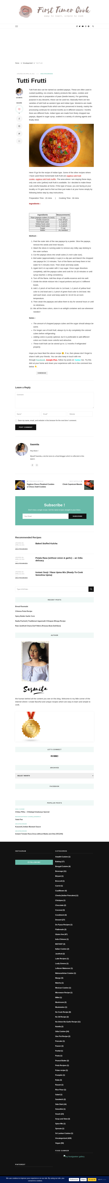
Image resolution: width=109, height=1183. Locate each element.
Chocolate (59, 905)
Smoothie (59, 1109)
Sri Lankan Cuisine (63, 1133)
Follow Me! (35, 862)
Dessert (58, 920)
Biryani (58, 876)
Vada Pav (19, 819)
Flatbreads (59, 929)
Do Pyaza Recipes (62, 925)
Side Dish (59, 1104)
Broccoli (58, 881)
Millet (57, 997)
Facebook (40, 360)
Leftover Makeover (62, 968)
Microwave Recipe (62, 992)
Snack (57, 1114)
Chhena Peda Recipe (23, 611)
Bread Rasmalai (21, 606)
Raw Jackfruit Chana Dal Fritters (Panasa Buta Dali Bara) (38, 626)
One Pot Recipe (61, 1036)
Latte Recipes (60, 959)
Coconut (58, 910)
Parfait (57, 1051)
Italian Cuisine (61, 949)
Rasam (58, 1085)
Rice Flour (59, 1090)
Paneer (58, 1046)
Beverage (59, 871)
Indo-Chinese (60, 939)
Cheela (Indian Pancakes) (65, 895)
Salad (57, 1094)
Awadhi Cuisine (61, 857)
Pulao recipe (60, 1070)
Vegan (57, 1143)
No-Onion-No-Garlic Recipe (66, 1022)
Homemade (42, 373)
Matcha (58, 983)
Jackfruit (58, 954)
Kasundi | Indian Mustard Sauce (28, 827)
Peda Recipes (60, 1065)
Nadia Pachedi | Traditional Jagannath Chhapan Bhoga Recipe (40, 621)
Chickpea (59, 900)
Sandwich (37, 816)
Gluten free (59, 934)
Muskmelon (60, 1007)
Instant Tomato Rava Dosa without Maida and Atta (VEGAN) (39, 834)
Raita (57, 1080)
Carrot (57, 886)
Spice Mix (59, 1124)
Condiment (59, 915)
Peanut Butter (60, 1061)
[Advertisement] (54, 45)
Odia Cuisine (19, 809)
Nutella (58, 1026)
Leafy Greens (60, 963)
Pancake (58, 1041)
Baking (58, 861)
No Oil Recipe (60, 1017)
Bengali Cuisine (61, 866)
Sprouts (58, 1128)
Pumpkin (58, 1075)
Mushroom (59, 1002)
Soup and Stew (61, 1119)
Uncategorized (46, 74)
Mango (58, 978)
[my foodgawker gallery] (74, 1157)
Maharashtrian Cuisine (24, 816)
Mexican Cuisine (62, 988)
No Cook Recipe (61, 1012)
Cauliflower (59, 891)
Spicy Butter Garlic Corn (25, 616)
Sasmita (19, 97)
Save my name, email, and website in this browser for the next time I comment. (47, 420)
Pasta (57, 1056)
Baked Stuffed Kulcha (46, 543)
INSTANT (59, 944)
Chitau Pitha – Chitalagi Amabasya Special (32, 812)
